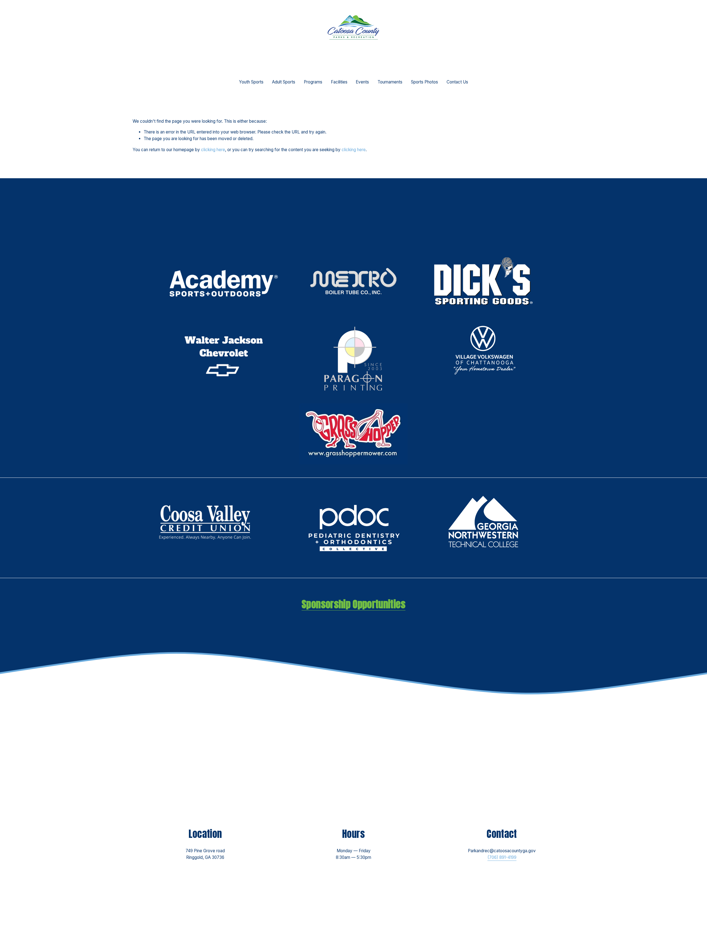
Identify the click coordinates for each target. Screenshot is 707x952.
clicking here (213, 149)
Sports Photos (424, 82)
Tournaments (390, 82)
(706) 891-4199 (501, 857)
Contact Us (457, 82)
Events (362, 82)
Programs (313, 82)
